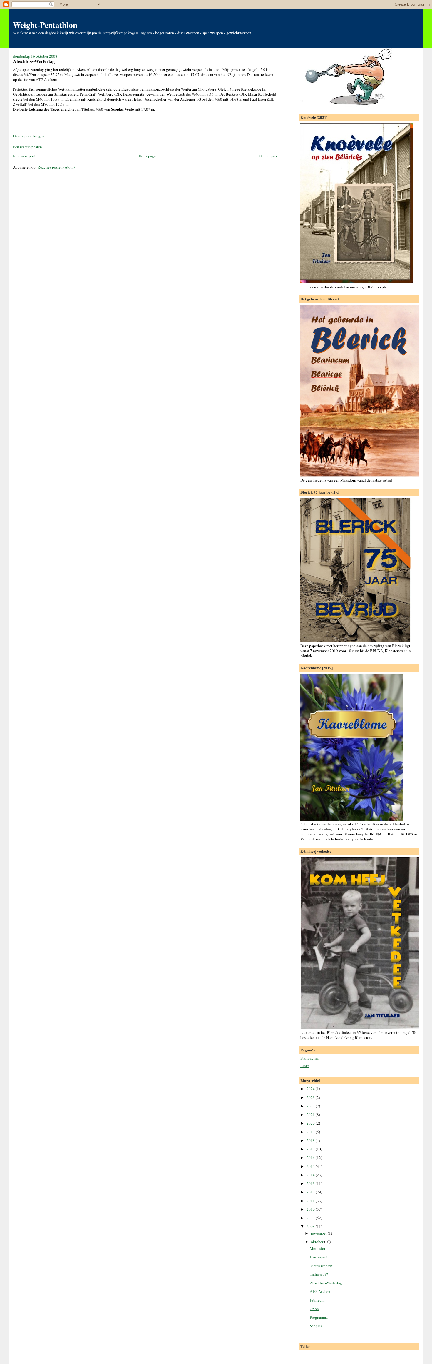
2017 (311, 1149)
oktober (317, 1241)
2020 (311, 1123)
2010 (311, 1209)
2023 (311, 1097)
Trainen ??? (319, 1274)
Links (304, 1065)
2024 (311, 1088)
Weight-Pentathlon (45, 25)
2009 (311, 1217)
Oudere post (268, 156)
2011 (311, 1200)
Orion (314, 1308)
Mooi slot (317, 1248)
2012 (311, 1192)
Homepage (147, 156)
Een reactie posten (27, 146)
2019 (311, 1132)
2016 (311, 1157)
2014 (311, 1175)
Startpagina (309, 1058)
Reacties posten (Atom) (56, 167)
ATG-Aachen (320, 1291)
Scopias (316, 1325)
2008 (311, 1226)
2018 (311, 1140)
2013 (311, 1183)
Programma (319, 1317)
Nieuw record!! (321, 1265)
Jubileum (317, 1300)
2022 (311, 1106)
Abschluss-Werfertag (326, 1282)
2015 (311, 1166)
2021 (311, 1114)
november (319, 1233)
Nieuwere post (24, 156)
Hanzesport (319, 1257)
